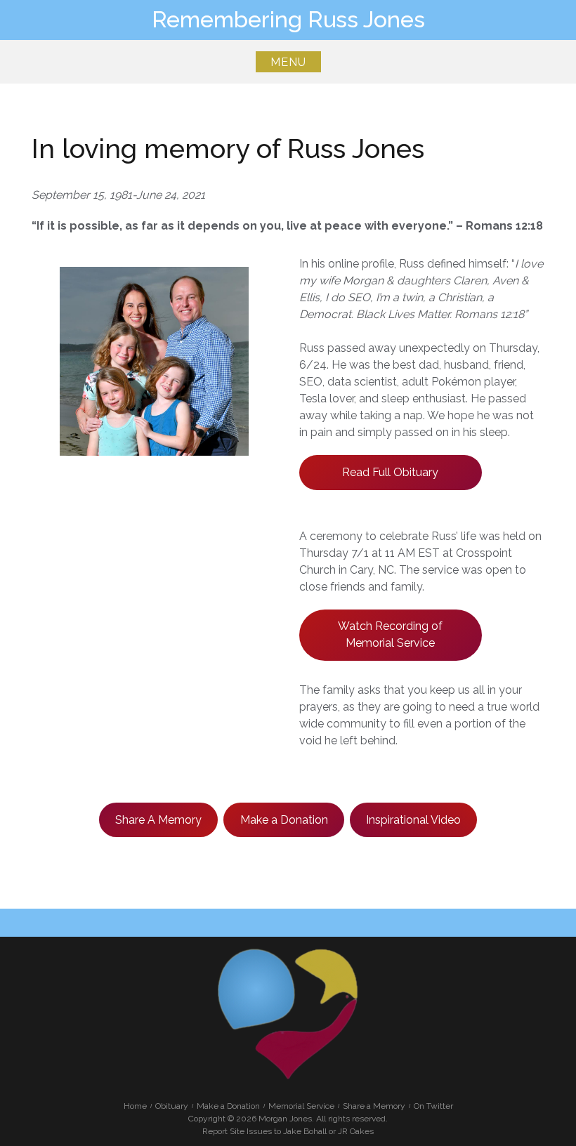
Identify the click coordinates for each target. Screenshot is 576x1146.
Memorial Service (301, 1106)
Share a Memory (374, 1106)
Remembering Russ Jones (288, 19)
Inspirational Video (413, 819)
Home (135, 1106)
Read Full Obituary (390, 472)
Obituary (171, 1106)
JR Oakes (356, 1131)
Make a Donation (284, 819)
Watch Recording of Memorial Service (390, 634)
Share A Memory (158, 819)
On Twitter (433, 1106)
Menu (288, 62)
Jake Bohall (305, 1131)
